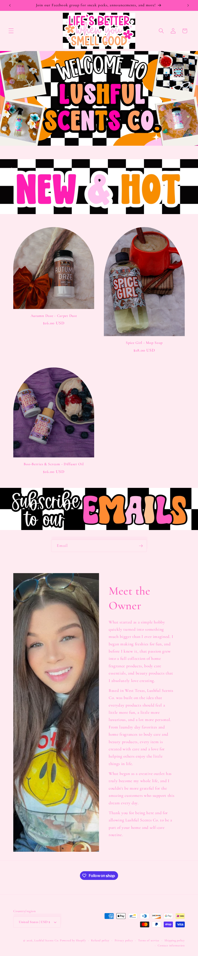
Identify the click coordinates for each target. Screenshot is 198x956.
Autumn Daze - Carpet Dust (54, 316)
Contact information (171, 945)
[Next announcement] (188, 5)
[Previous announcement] (10, 5)
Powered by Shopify (73, 940)
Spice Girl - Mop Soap (144, 342)
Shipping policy (174, 940)
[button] (11, 31)
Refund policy (100, 940)
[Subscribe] (141, 546)
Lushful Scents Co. (46, 940)
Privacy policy (124, 940)
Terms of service (148, 940)
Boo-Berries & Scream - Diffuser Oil (54, 464)
